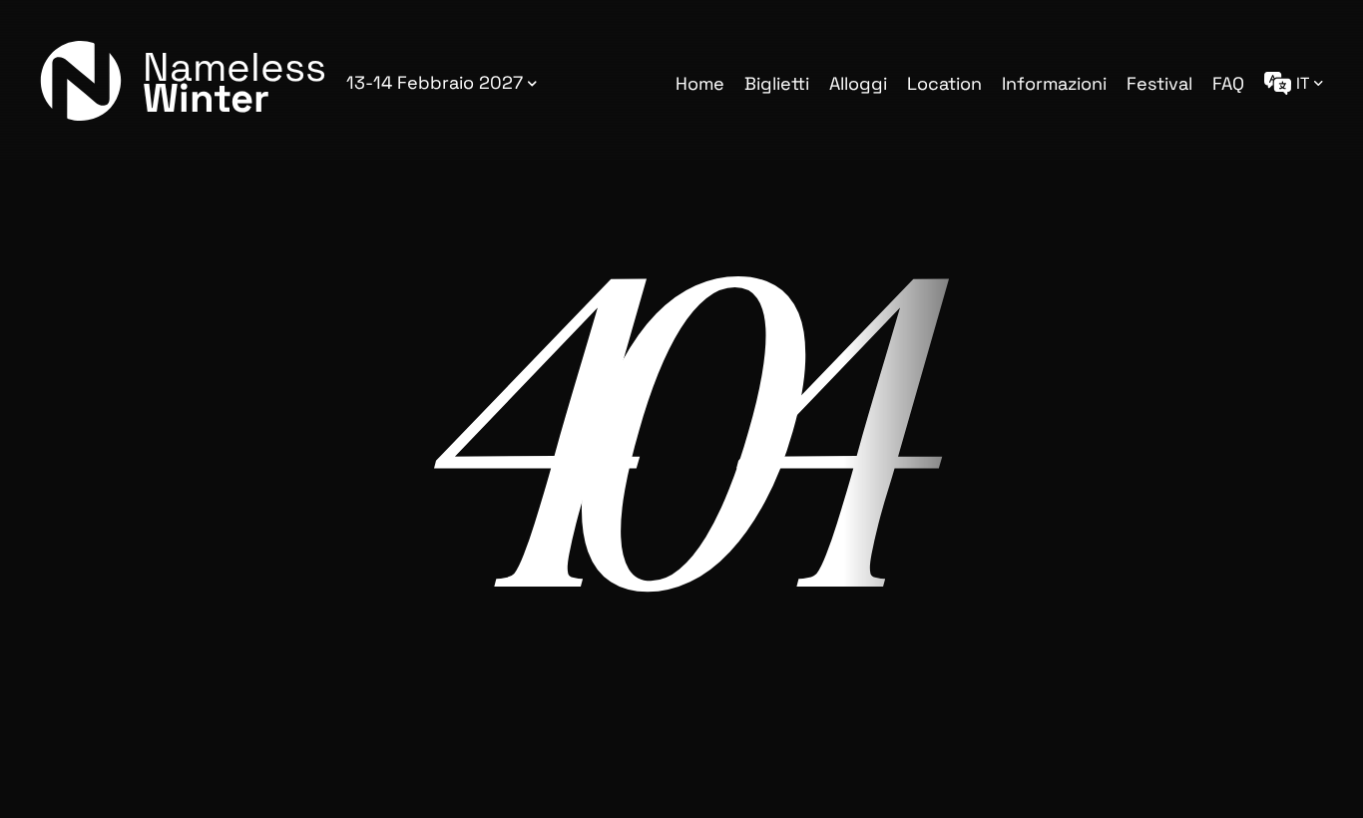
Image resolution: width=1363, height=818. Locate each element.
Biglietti (776, 83)
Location (944, 83)
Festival (1159, 83)
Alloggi (858, 83)
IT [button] (1302, 83)
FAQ (1228, 83)
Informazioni (1054, 83)
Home (700, 83)
